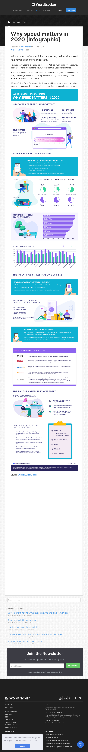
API (54, 10)
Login (60, 10)
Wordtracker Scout (54, 713)
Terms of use (10, 722)
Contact (9, 705)
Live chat (9, 707)
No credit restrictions (52, 737)
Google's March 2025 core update (23, 620)
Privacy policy (11, 727)
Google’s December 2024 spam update (25, 641)
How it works (18, 10)
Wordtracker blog (19, 22)
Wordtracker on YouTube (60, 698)
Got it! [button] (22, 746)
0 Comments (18, 50)
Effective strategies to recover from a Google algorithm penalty (35, 634)
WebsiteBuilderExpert (27, 474)
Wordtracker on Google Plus (70, 698)
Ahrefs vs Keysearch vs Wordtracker (57, 740)
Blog (38, 10)
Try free (71, 10)
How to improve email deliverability (23, 627)
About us (9, 719)
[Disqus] (44, 509)
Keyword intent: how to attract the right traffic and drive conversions (38, 613)
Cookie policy (11, 725)
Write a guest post (53, 720)
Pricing (30, 10)
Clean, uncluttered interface (54, 734)
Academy (46, 10)
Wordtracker (44, 4)
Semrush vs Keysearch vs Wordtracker (58, 743)
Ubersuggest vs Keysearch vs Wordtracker (59, 747)
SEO (27, 50)
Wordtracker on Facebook (75, 698)
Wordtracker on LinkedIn (65, 698)
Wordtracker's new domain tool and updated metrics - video (23, 734)
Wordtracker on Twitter (80, 698)
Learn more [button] (33, 740)
